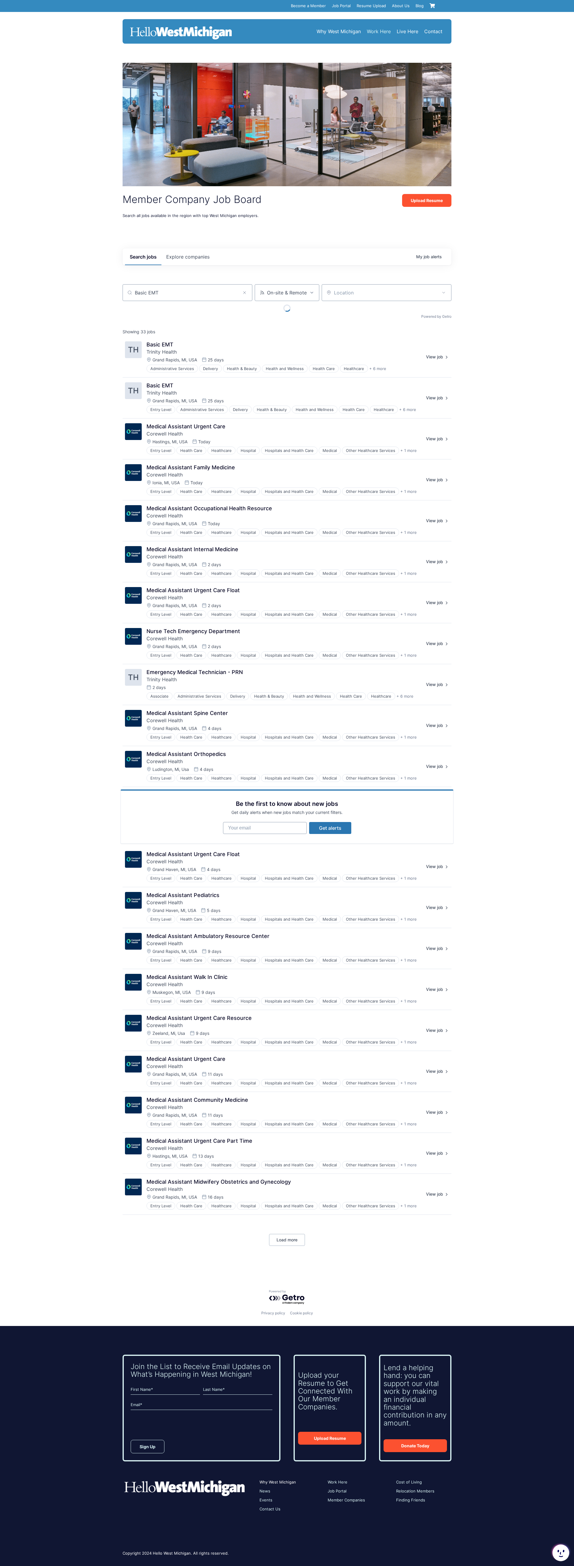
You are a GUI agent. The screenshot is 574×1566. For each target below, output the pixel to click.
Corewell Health (164, 434)
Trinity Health (161, 352)
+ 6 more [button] (377, 368)
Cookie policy (301, 1313)
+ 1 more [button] (408, 450)
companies (188, 257)
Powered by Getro (436, 316)
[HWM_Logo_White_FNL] (181, 27)
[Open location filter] (443, 292)
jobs (143, 257)
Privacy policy (273, 1313)
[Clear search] (244, 292)
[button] (560, 1552)
